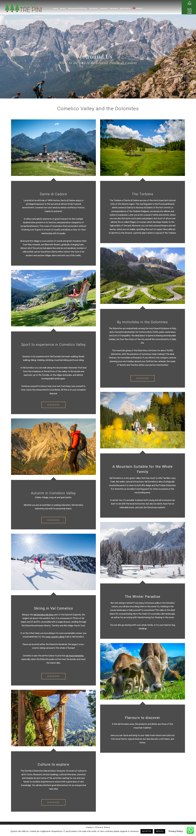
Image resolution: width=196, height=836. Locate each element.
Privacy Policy (176, 831)
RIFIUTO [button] (159, 831)
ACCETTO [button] (146, 831)
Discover (53, 405)
